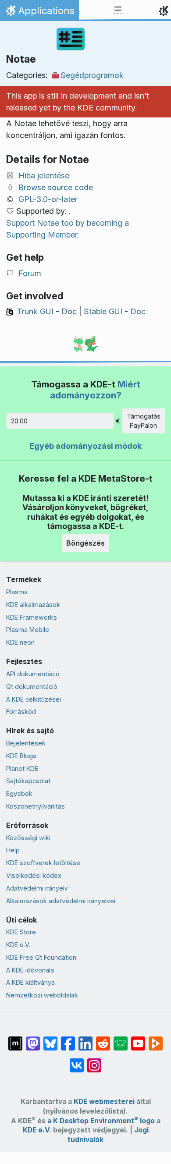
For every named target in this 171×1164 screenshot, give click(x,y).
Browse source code (55, 187)
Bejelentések (26, 743)
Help (13, 850)
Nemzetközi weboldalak (42, 995)
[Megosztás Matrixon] (15, 1039)
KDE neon (20, 642)
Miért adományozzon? (95, 389)
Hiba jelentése (43, 175)
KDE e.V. (18, 944)
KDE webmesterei (104, 1101)
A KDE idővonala (30, 970)
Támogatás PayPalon (143, 420)
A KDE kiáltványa (30, 982)
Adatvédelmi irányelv (37, 888)
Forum (29, 273)
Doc (69, 311)
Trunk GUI (35, 311)
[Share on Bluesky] (50, 1039)
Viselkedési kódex (33, 875)
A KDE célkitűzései (33, 699)
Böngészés (85, 543)
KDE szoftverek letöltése (43, 862)
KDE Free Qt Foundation (41, 957)
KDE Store (21, 932)
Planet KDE (22, 768)
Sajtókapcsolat (28, 780)
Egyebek (19, 793)
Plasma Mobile (27, 629)
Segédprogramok (92, 75)
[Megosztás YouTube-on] (138, 1039)
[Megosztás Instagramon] (94, 1061)
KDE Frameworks (31, 617)
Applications (39, 12)
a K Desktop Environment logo (101, 1121)
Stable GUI (103, 311)
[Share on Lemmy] (121, 1039)
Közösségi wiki (28, 837)
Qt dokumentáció (31, 686)
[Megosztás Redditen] (103, 1039)
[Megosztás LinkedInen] (85, 1039)
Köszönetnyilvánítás (35, 806)
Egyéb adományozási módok (85, 446)
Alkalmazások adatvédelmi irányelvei (60, 901)
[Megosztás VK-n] (77, 1061)
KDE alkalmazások (33, 604)
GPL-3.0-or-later (48, 199)
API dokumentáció (33, 674)
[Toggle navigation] (117, 10)
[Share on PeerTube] (156, 1039)
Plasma (17, 592)
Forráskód (21, 711)
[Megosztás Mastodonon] (33, 1039)
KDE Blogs (21, 755)
